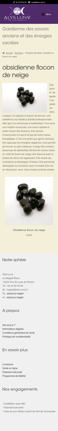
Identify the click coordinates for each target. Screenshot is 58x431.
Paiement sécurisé (12, 372)
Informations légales (13, 329)
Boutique (19, 52)
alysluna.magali (15, 293)
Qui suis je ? (8, 325)
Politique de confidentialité (16, 336)
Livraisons (7, 364)
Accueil (9, 52)
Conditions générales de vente (18, 332)
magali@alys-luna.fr (38, 2)
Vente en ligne (10, 368)
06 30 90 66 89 (21, 2)
